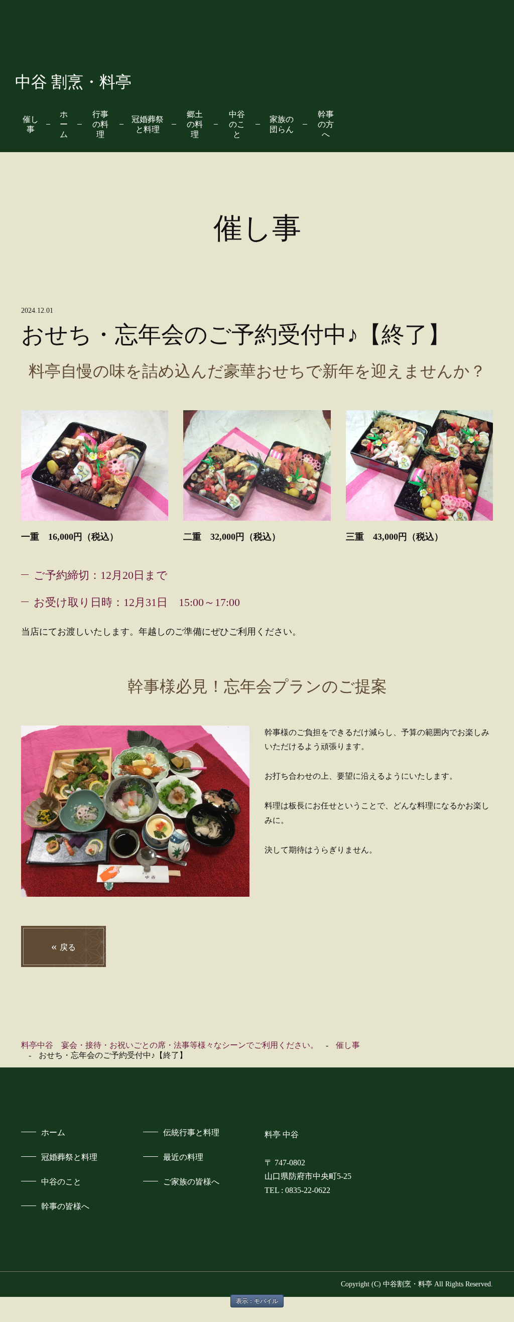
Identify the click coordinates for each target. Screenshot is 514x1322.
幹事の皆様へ (65, 1206)
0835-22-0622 (307, 1190)
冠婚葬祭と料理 (148, 124)
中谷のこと (237, 124)
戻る (63, 946)
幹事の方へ (326, 124)
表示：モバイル (257, 1300)
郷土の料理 (195, 124)
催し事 (31, 124)
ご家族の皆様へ (191, 1181)
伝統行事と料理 (191, 1132)
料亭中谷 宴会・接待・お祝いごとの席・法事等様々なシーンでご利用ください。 (169, 1045)
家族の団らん (282, 124)
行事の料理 (100, 124)
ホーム (64, 124)
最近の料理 (183, 1157)
